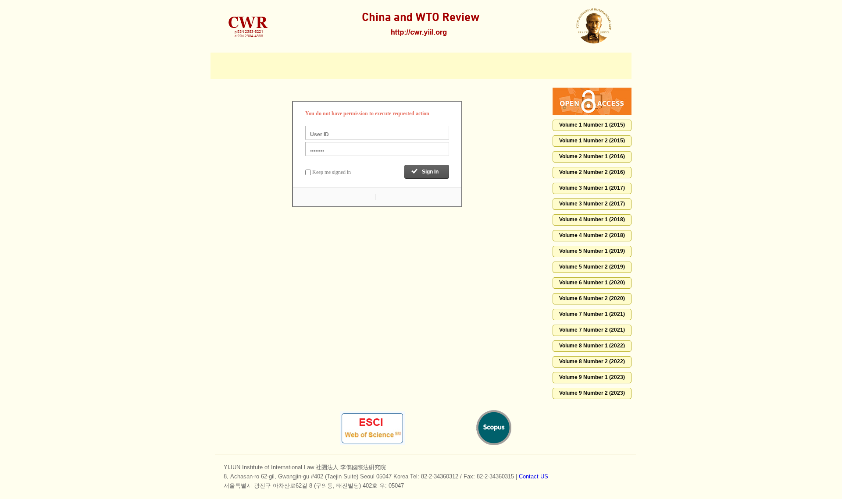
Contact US (533, 476)
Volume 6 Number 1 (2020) (592, 283)
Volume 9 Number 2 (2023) (592, 393)
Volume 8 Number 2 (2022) (592, 361)
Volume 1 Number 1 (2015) (592, 125)
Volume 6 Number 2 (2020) (592, 298)
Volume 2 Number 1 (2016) (592, 156)
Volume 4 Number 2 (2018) (592, 235)
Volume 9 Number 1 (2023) (592, 377)
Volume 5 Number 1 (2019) (592, 251)
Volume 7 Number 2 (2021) (592, 330)
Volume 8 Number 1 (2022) (592, 346)
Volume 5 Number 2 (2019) (592, 267)
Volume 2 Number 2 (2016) (592, 172)
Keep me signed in (331, 172)
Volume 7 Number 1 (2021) (592, 314)
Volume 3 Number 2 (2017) (592, 204)
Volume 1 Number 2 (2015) (592, 141)
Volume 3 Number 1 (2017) (592, 188)
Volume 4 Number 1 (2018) (592, 219)
